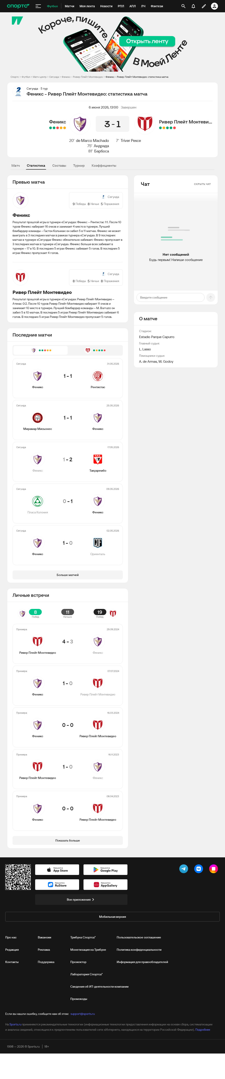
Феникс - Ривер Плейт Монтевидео (82, 76)
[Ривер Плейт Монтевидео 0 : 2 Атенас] (174, 128)
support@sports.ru (83, 1014)
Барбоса (101, 151)
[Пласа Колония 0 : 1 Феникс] (54, 128)
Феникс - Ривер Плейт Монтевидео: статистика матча (136, 76)
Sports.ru (15, 1024)
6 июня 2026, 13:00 (103, 107)
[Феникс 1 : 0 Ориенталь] (50, 128)
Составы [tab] (59, 165)
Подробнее (202, 1030)
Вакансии (44, 937)
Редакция (12, 950)
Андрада (101, 145)
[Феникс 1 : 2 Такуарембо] (57, 128)
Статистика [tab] (36, 165)
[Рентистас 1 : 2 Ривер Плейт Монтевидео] (171, 128)
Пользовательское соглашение (139, 937)
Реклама (44, 950)
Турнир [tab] (79, 165)
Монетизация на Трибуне (88, 950)
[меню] (38, 6)
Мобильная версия (112, 917)
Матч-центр (40, 76)
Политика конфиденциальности (139, 950)
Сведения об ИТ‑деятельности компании (99, 986)
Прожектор (78, 962)
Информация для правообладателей (142, 962)
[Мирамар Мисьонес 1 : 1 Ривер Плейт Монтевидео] (164, 128)
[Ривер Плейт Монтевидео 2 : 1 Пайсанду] (160, 128)
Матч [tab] (15, 165)
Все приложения (79, 900)
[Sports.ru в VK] (199, 869)
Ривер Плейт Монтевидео (186, 122)
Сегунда (54, 76)
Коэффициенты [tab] (104, 165)
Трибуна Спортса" (83, 937)
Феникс (57, 122)
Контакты (12, 962)
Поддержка (46, 962)
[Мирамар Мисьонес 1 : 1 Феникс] (61, 128)
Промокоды (78, 999)
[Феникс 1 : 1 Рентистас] (64, 128)
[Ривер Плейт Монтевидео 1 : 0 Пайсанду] (167, 128)
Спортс (15, 76)
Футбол (26, 76)
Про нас (10, 937)
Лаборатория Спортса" (86, 974)
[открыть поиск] (183, 6)
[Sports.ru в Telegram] (184, 869)
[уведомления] (193, 6)
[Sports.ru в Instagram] (214, 869)
